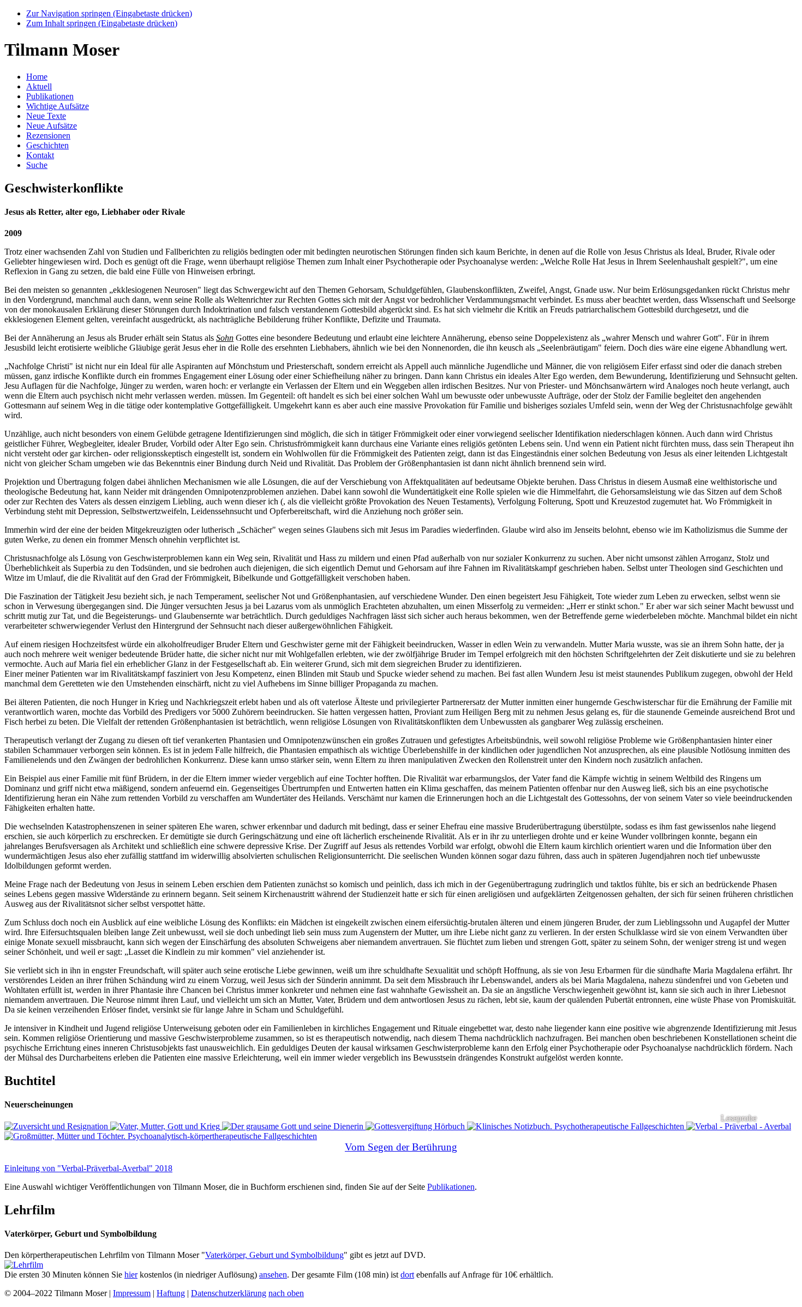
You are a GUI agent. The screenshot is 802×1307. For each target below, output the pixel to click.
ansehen (273, 1274)
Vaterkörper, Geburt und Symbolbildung (274, 1255)
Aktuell (39, 86)
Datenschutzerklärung (228, 1293)
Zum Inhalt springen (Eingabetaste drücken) (101, 23)
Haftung (171, 1293)
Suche (36, 165)
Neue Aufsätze (51, 125)
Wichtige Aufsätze (57, 106)
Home (36, 76)
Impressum (132, 1293)
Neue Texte (46, 116)
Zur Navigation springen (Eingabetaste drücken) (109, 13)
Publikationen (50, 96)
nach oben (286, 1293)
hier (130, 1274)
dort (407, 1274)
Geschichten (47, 145)
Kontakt (40, 155)
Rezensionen (48, 135)
